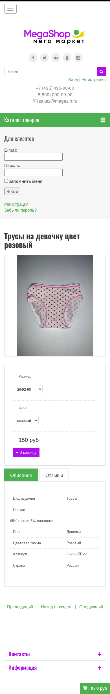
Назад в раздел (56, 606)
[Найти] (101, 71)
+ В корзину (26, 452)
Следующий (91, 606)
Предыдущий (20, 606)
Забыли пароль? (20, 210)
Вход (73, 79)
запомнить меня (26, 181)
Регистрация (94, 79)
